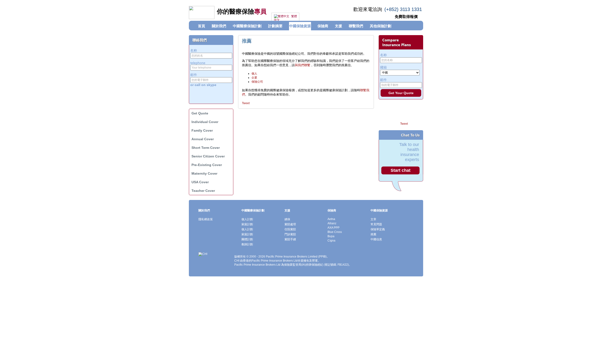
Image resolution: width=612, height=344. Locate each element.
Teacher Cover (203, 191)
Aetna (331, 219)
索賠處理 (290, 224)
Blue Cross (335, 232)
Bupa (331, 236)
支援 (287, 210)
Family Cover (202, 130)
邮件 (193, 75)
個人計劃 (247, 219)
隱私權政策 (205, 219)
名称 (193, 50)
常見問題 (376, 224)
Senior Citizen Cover (208, 156)
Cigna (331, 240)
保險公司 (257, 81)
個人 (254, 73)
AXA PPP (333, 227)
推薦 (373, 234)
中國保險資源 (379, 210)
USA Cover (200, 182)
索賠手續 (290, 239)
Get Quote (199, 113)
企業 (254, 77)
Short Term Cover (205, 148)
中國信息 (376, 239)
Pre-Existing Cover (206, 165)
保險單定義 (378, 229)
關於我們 (204, 210)
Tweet (246, 103)
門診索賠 (290, 234)
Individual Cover (204, 122)
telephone (197, 63)
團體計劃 (247, 239)
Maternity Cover (204, 173)
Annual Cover (202, 139)
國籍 (383, 67)
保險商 (332, 210)
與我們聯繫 (302, 65)
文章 (373, 219)
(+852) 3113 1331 (403, 9)
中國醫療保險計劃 (252, 210)
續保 (287, 219)
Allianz (332, 223)
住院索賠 (290, 229)
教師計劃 (247, 244)
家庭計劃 (247, 224)
